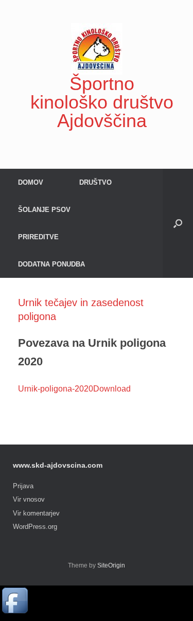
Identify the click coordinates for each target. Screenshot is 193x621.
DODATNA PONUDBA (51, 264)
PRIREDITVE (38, 237)
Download (112, 388)
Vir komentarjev (36, 513)
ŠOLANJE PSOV (44, 210)
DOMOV (30, 182)
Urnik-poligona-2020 (55, 388)
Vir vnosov (29, 499)
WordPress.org (35, 526)
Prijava (23, 486)
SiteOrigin (111, 565)
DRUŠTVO (95, 182)
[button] (178, 223)
